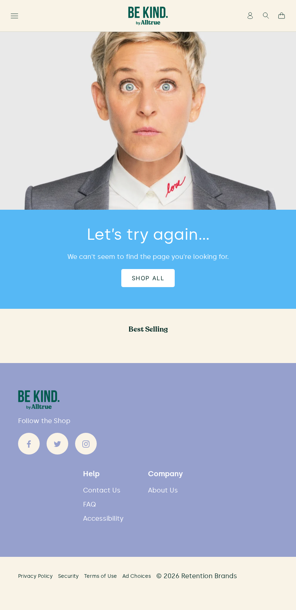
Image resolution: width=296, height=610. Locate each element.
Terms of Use (100, 576)
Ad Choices (136, 576)
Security (68, 576)
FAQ (89, 504)
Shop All (148, 278)
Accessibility (103, 518)
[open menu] (14, 16)
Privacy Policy (35, 576)
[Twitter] (57, 444)
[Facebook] (29, 444)
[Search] (266, 16)
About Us (163, 490)
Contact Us (102, 490)
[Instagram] (86, 444)
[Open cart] (281, 16)
